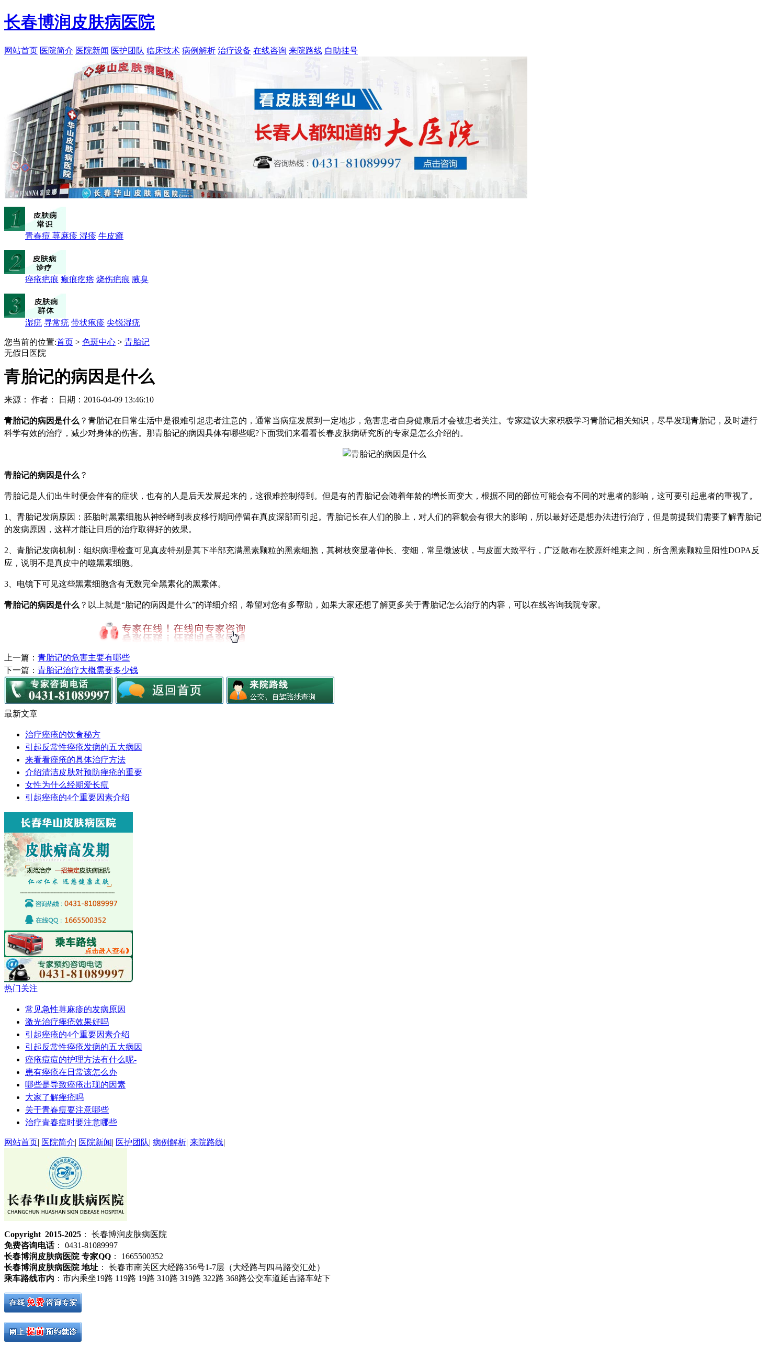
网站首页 (21, 50)
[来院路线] (280, 701)
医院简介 (56, 50)
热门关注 (21, 988)
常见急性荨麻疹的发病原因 (75, 1009)
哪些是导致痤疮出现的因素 (75, 1084)
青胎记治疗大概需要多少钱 (88, 670)
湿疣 (33, 322)
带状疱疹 (88, 322)
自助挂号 (341, 50)
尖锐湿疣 (123, 322)
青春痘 (38, 235)
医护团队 (127, 50)
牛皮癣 (110, 235)
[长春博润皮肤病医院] (169, 701)
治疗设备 (234, 50)
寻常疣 (56, 322)
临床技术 (163, 50)
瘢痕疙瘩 (77, 279)
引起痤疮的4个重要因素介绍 (77, 797)
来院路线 (305, 50)
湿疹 (88, 235)
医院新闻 (92, 50)
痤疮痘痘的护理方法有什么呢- (81, 1059)
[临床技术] (68, 927)
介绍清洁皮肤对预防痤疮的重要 (83, 772)
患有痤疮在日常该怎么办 (71, 1072)
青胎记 (137, 342)
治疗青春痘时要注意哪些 (71, 1122)
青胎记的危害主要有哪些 (84, 657)
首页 (64, 342)
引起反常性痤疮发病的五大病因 (83, 747)
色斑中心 (99, 342)
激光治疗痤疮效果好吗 (67, 1021)
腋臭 (140, 279)
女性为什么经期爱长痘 (67, 784)
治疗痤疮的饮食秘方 (62, 734)
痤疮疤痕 (42, 279)
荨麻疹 (66, 235)
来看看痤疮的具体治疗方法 (75, 759)
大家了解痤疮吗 (54, 1097)
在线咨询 (270, 50)
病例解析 (199, 50)
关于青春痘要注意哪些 (67, 1109)
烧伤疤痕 (113, 279)
